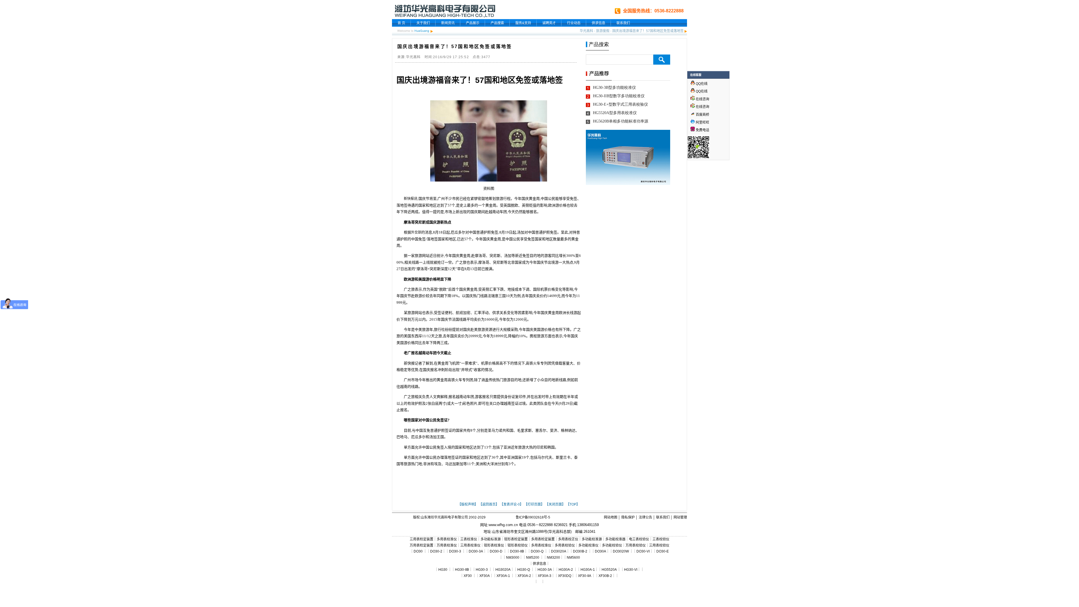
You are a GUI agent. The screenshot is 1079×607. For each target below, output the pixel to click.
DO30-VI (643, 551)
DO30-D (496, 551)
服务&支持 (523, 23)
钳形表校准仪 (494, 545)
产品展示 (472, 23)
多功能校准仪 (588, 545)
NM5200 (532, 558)
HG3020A (503, 570)
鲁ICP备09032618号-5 (533, 517)
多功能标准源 (490, 539)
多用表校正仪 (568, 539)
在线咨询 (702, 99)
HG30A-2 (566, 570)
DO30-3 (455, 551)
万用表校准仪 (447, 545)
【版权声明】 (468, 504)
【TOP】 (573, 504)
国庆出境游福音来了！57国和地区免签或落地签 (648, 31)
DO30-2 (436, 551)
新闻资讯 (448, 23)
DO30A (600, 551)
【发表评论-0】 (511, 504)
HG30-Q (523, 570)
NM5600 (573, 558)
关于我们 (423, 23)
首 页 (401, 23)
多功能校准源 (592, 539)
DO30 (418, 551)
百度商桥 (702, 115)
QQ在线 (701, 84)
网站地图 (610, 517)
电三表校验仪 (639, 539)
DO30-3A (476, 551)
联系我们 (623, 23)
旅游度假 (602, 31)
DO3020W (621, 551)
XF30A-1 (503, 576)
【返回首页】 (489, 504)
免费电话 (702, 130)
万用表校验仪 (635, 545)
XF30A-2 (524, 576)
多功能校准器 (615, 539)
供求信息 (598, 23)
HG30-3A (545, 570)
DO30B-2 (580, 551)
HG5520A (609, 570)
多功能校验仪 (612, 545)
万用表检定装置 (421, 545)
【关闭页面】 (555, 504)
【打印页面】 (534, 504)
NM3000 (512, 558)
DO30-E (662, 551)
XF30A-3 (544, 576)
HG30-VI (630, 570)
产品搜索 (497, 23)
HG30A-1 (588, 570)
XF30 (468, 576)
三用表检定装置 (421, 539)
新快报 (409, 199)
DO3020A (558, 551)
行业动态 (574, 23)
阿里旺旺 (702, 122)
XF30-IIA (584, 576)
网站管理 (680, 517)
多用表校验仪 (565, 545)
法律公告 (645, 517)
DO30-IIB (517, 551)
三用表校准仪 (470, 545)
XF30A (484, 576)
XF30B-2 (605, 576)
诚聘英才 (549, 23)
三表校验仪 (660, 539)
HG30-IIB (462, 570)
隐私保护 (628, 517)
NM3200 (553, 558)
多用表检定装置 (543, 539)
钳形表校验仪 (517, 545)
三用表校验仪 (659, 545)
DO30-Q (537, 551)
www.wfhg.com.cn (503, 525)
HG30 (442, 570)
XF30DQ (564, 576)
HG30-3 (482, 570)
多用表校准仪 (447, 539)
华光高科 (586, 31)
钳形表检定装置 (516, 539)
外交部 (416, 232)
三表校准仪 (468, 539)
